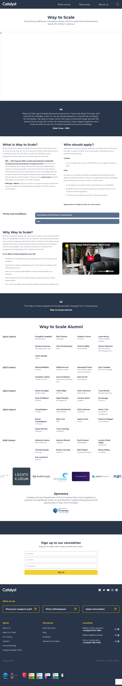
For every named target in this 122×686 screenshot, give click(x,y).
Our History (7, 637)
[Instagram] (112, 590)
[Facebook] (99, 590)
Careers (6, 641)
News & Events (49, 628)
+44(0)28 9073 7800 (92, 630)
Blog (45, 632)
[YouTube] (108, 590)
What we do (64, 4)
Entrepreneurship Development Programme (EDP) (24, 164)
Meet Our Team (9, 632)
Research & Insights (51, 641)
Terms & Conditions (112, 661)
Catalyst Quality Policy (12, 650)
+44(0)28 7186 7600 (92, 643)
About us (103, 4)
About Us (7, 628)
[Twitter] (104, 590)
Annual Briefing (9, 646)
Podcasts (47, 637)
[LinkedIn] (116, 590)
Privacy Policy (100, 661)
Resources (84, 4)
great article (46, 177)
